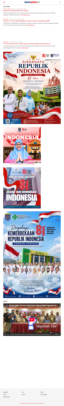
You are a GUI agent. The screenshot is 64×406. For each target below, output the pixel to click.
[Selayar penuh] (58, 334)
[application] (32, 319)
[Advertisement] (32, 34)
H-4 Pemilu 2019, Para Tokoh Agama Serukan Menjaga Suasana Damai (26, 44)
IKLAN (23, 394)
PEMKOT (5, 9)
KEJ (23, 392)
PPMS (4, 394)
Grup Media (6, 397)
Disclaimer (44, 394)
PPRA (42, 392)
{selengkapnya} (25, 15)
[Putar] (5, 334)
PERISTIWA (9, 9)
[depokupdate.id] (32, 2)
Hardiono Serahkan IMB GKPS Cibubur (15, 11)
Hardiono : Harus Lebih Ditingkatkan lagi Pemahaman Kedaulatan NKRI (26, 21)
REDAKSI (5, 392)
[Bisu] (56, 334)
